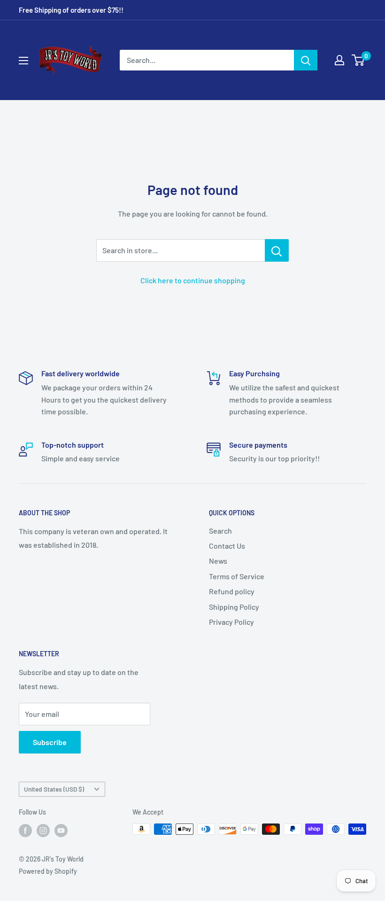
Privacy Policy (231, 621)
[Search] (305, 60)
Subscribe (50, 742)
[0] (358, 60)
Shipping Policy (234, 606)
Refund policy (231, 591)
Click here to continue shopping (192, 280)
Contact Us (227, 545)
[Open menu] (23, 60)
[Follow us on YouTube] (61, 830)
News (218, 560)
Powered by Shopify (48, 871)
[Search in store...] (277, 250)
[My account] (339, 60)
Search (220, 530)
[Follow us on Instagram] (43, 830)
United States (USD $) (54, 789)
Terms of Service (236, 576)
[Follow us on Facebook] (25, 830)
